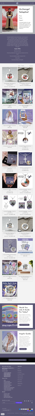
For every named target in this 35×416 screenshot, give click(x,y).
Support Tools (4, 378)
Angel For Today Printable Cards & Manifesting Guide (9, 276)
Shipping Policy (20, 383)
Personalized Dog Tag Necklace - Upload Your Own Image (25, 211)
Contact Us (19, 385)
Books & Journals (7, 381)
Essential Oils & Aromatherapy (9, 387)
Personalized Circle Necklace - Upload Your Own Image (25, 190)
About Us (19, 368)
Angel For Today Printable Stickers (25, 254)
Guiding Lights (5, 370)
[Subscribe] (14, 403)
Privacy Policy (20, 379)
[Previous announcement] (2, 1)
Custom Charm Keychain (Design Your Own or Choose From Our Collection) (25, 233)
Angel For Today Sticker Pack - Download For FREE (10, 126)
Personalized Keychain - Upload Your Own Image (25, 146)
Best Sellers (19, 370)
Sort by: (19, 65)
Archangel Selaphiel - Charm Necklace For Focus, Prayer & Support (10, 83)
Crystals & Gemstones (8, 382)
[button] (2, 3)
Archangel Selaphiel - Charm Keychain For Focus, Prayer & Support (25, 83)
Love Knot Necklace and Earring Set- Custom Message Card (9, 168)
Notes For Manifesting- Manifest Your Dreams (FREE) (9, 105)
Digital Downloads (7, 383)
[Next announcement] (33, 1)
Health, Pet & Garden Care (8, 388)
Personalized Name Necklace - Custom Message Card (9, 190)
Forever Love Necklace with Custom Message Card (10, 255)
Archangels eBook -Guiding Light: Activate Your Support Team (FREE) (25, 105)
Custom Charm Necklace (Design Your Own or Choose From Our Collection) (9, 233)
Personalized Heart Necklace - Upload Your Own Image (10, 211)
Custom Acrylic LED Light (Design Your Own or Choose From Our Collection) (25, 276)
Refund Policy (20, 381)
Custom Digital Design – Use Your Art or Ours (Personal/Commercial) (9, 298)
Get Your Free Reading (24, 324)
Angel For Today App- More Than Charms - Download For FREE (25, 126)
